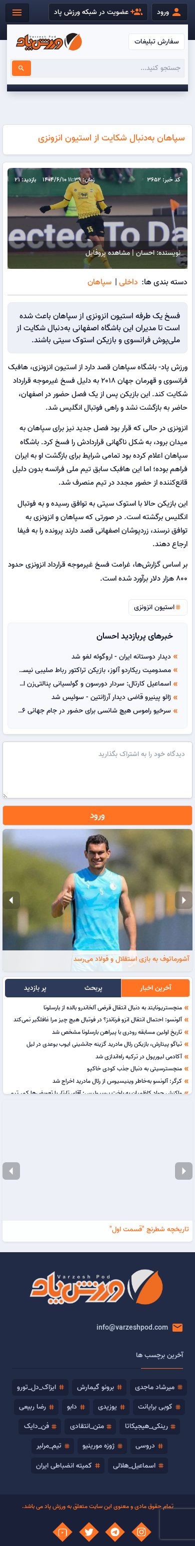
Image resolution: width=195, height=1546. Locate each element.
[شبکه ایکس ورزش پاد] (89, 1532)
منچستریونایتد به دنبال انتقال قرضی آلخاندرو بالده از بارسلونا (113, 1007)
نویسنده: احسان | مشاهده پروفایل (133, 252)
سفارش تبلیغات (156, 41)
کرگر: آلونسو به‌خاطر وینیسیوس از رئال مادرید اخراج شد (117, 1081)
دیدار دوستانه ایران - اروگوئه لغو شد (121, 656)
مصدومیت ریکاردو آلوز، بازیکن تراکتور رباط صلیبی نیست (93, 670)
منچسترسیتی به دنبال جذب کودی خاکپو (134, 1068)
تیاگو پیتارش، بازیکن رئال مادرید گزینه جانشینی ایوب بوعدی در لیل (104, 1044)
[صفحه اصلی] (49, 41)
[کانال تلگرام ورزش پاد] (115, 1532)
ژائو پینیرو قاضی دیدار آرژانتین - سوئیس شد (111, 697)
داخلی (128, 282)
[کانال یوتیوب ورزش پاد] (63, 1532)
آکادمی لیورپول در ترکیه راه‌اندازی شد (139, 1056)
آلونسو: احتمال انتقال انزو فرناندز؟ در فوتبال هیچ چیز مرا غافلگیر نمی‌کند (98, 1019)
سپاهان (100, 282)
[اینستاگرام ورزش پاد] (141, 1532)
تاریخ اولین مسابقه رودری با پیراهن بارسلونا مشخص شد (117, 1032)
